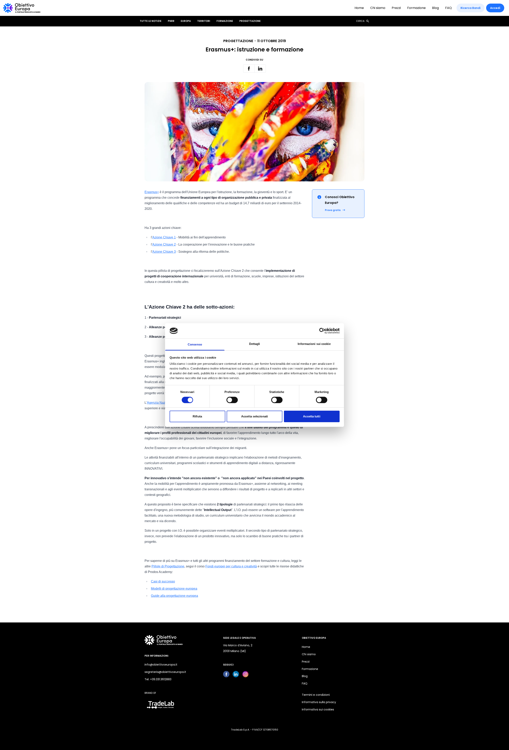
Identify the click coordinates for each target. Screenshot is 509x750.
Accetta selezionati (254, 416)
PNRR (171, 21)
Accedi (495, 8)
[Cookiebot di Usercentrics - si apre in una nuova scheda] (322, 331)
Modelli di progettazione (168, 588)
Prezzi (396, 8)
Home (359, 8)
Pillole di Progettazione (168, 566)
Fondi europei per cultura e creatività (231, 566)
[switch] (232, 400)
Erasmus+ (152, 192)
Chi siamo (377, 8)
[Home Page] (21, 8)
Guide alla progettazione (168, 595)
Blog (435, 8)
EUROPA (186, 21)
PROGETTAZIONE (250, 21)
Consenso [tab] (195, 344)
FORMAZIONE (225, 21)
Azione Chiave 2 (164, 244)
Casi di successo (163, 581)
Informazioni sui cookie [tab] (314, 343)
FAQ (448, 8)
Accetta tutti (311, 416)
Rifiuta (197, 416)
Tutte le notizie (150, 21)
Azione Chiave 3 (164, 251)
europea (191, 588)
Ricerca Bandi (470, 8)
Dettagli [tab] (254, 343)
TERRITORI (203, 21)
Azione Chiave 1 (164, 237)
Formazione (416, 8)
